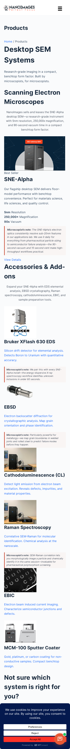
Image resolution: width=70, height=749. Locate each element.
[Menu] (59, 8)
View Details (12, 259)
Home (8, 41)
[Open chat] (60, 739)
